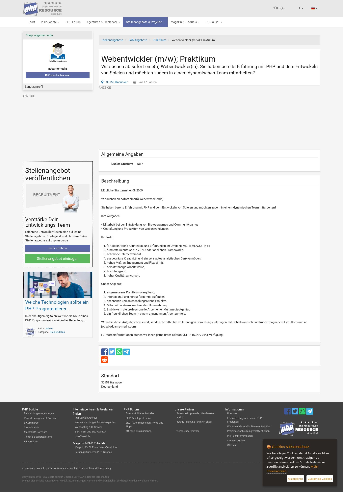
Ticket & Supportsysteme (38, 436)
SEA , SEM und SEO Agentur (90, 431)
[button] (301, 8)
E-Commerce (31, 422)
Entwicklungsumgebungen (39, 413)
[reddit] (104, 361)
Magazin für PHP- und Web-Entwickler (96, 447)
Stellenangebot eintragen (57, 258)
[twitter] (112, 353)
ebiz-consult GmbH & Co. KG (65, 476)
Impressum (28, 468)
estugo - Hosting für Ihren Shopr (194, 421)
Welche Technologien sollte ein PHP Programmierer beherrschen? (57, 309)
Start (32, 22)
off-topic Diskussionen (138, 431)
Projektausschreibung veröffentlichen (248, 431)
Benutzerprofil (34, 86)
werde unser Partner (187, 431)
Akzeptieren (295, 478)
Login (280, 8)
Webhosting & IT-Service (88, 427)
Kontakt (41, 468)
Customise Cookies (320, 478)
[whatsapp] (119, 353)
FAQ (108, 468)
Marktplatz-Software (35, 431)
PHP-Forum (73, 22)
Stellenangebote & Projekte (144, 22)
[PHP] (42, 8)
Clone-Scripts (31, 427)
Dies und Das (57, 332)
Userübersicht (83, 436)
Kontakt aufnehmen (58, 75)
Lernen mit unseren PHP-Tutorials (94, 452)
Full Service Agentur (86, 417)
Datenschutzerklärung (92, 468)
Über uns (232, 413)
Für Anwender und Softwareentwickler (248, 426)
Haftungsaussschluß (66, 468)
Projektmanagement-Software (41, 418)
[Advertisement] (210, 117)
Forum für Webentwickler (140, 413)
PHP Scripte (49, 22)
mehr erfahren (57, 248)
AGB (49, 468)
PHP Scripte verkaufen (240, 435)
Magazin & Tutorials (184, 22)
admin (49, 328)
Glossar (231, 445)
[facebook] (105, 353)
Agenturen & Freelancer (102, 22)
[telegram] (126, 353)
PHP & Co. (213, 22)
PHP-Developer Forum (138, 418)
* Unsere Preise (236, 440)
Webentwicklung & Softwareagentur (95, 422)
